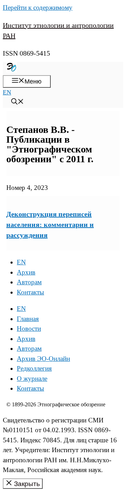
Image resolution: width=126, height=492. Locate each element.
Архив (26, 272)
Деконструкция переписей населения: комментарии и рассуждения (50, 224)
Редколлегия (34, 368)
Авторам (29, 282)
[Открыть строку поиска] (17, 102)
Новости (29, 328)
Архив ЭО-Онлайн (43, 358)
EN (7, 92)
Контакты (30, 292)
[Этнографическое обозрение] (11, 70)
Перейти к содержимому (37, 7)
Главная (28, 318)
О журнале (32, 378)
